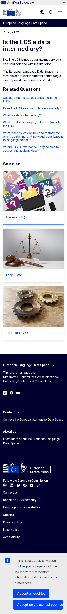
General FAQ (15, 217)
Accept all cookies (31, 593)
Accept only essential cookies (40, 605)
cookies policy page (28, 566)
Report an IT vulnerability (19, 500)
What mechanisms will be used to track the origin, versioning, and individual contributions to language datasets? (33, 136)
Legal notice (11, 529)
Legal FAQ (13, 32)
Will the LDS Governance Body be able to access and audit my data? (31, 148)
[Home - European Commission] (12, 11)
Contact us (10, 492)
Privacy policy (12, 522)
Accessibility (11, 537)
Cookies (8, 515)
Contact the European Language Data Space (33, 419)
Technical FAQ (17, 333)
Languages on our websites (21, 507)
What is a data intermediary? (22, 115)
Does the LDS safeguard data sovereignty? (32, 108)
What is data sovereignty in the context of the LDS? (31, 124)
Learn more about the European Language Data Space (31, 441)
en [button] (42, 12)
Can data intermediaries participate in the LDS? (30, 99)
